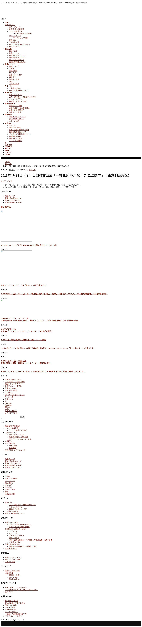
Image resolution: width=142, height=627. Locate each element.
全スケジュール (15, 27)
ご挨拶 (11, 68)
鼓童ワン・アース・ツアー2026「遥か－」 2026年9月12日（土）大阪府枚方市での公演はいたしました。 (43, 371)
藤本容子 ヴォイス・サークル (20, 439)
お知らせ (32, 170)
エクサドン (9, 393)
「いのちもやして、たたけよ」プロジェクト (21, 590)
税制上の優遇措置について (19, 90)
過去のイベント (15, 47)
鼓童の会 (8, 502)
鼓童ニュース (14, 53)
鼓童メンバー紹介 (15, 75)
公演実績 (12, 448)
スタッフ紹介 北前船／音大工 (20, 524)
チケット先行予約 (15, 99)
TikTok (7, 407)
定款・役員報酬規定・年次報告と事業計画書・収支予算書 (30, 540)
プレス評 (12, 73)
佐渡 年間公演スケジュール (19, 44)
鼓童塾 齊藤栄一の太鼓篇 (18, 437)
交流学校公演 (14, 42)
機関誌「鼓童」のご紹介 (18, 101)
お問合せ (12, 125)
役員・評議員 (14, 538)
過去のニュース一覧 (12, 571)
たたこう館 (9, 397)
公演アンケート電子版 (13, 386)
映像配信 (12, 40)
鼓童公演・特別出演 (16, 29)
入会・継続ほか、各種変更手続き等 (22, 97)
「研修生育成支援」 (12, 511)
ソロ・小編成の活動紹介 (22, 33)
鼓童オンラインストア (17, 117)
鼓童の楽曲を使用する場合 (19, 130)
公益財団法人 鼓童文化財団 (19, 108)
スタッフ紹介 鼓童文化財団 (19, 527)
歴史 (10, 82)
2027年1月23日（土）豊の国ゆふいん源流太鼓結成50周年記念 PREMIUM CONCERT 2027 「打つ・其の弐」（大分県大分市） (48, 348)
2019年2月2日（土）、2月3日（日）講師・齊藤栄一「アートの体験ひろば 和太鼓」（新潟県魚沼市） (42, 185)
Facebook (8, 403)
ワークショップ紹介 (20, 38)
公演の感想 (13, 445)
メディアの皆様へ (15, 141)
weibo (7, 409)
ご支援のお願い (15, 88)
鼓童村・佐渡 (14, 79)
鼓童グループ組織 (15, 106)
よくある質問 (14, 84)
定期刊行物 (9, 573)
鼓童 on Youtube (10, 388)
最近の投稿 (6, 207)
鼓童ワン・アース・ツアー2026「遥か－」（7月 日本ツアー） (24, 285)
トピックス (13, 531)
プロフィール (10, 481)
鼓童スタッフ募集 (15, 138)
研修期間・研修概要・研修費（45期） (23, 546)
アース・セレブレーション (15, 395)
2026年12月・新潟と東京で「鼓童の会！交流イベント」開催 (23, 340)
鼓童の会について (15, 95)
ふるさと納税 (14, 121)
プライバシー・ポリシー (14, 616)
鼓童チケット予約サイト (14, 384)
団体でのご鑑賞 (15, 128)
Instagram (8, 405)
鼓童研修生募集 (15, 136)
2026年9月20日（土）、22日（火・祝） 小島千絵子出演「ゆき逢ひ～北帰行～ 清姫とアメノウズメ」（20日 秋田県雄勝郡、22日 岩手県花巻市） (54, 294)
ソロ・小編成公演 (15, 31)
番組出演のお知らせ (16, 60)
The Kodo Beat (14, 579)
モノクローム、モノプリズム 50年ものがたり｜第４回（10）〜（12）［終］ (29, 245)
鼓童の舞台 (13, 71)
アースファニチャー (16, 535)
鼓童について (14, 66)
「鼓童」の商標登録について (20, 134)
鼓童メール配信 (11, 411)
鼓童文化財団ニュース (17, 55)
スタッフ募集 (10, 607)
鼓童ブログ (13, 51)
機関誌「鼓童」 (15, 575)
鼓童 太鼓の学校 (15, 112)
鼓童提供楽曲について (17, 57)
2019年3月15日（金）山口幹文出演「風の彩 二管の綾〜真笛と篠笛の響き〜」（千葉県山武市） (40, 187)
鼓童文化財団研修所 (16, 110)
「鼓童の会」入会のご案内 (15, 382)
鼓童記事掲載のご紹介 (17, 62)
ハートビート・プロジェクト (16, 587)
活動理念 (12, 77)
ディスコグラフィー (16, 119)
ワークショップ (15, 36)
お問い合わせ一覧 (11, 601)
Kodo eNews (13, 577)
